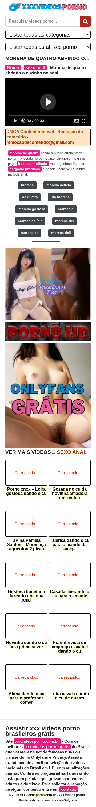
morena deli (61, 233)
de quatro (30, 197)
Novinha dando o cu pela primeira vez (26, 645)
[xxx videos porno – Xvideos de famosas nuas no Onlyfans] (48, 7)
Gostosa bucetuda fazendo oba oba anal (26, 594)
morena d (66, 209)
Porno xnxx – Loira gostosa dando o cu (26, 491)
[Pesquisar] (85, 21)
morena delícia (30, 221)
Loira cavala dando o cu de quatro (69, 696)
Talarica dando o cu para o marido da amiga (70, 543)
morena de (29, 233)
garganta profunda (25, 169)
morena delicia (58, 185)
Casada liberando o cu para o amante (69, 594)
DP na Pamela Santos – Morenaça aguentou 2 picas (26, 543)
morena (27, 185)
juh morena (60, 197)
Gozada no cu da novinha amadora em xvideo (69, 491)
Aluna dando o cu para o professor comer (27, 696)
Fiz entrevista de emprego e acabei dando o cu (70, 645)
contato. (68, 789)
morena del (64, 221)
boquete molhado (32, 164)
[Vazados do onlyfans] (48, 284)
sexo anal (35, 67)
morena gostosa (31, 209)
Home (13, 67)
